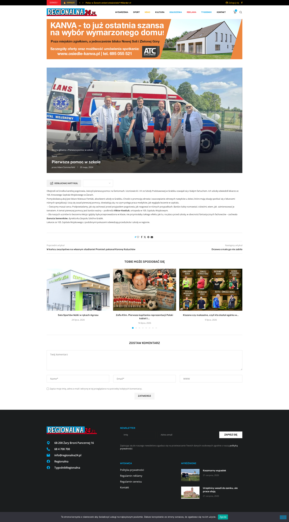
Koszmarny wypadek (214, 470)
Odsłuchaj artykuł (66, 183)
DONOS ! (54, 2)
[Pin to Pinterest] (148, 237)
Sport (136, 12)
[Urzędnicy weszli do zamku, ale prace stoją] (190, 493)
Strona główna (59, 149)
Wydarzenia (121, 12)
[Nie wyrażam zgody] (283, 517)
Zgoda (223, 516)
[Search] (240, 12)
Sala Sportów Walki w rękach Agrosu (78, 315)
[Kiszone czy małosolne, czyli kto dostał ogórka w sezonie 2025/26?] (210, 290)
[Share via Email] (152, 237)
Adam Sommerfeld (66, 167)
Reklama (191, 12)
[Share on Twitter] (145, 237)
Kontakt (221, 12)
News (147, 12)
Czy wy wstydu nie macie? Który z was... (105, 3)
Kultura (159, 12)
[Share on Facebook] (141, 237)
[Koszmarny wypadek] (190, 475)
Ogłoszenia (175, 12)
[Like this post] (138, 237)
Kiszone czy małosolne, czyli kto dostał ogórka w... (211, 315)
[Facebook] (241, 2)
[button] (79, 2)
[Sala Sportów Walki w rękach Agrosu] (78, 290)
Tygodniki (206, 12)
